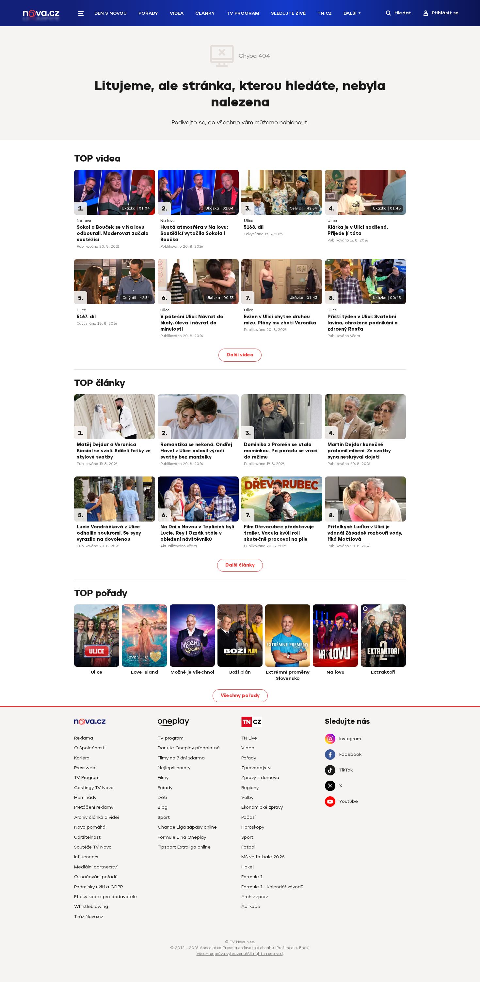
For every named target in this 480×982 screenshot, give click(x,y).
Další (350, 13)
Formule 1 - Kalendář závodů (272, 887)
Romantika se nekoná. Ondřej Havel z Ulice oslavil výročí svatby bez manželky (196, 451)
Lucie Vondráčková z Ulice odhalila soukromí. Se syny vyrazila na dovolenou (109, 533)
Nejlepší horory (174, 768)
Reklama (83, 738)
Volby (247, 797)
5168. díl (254, 227)
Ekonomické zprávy (262, 807)
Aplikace (250, 906)
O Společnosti (89, 748)
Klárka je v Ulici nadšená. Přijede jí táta (358, 230)
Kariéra (81, 758)
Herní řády (85, 797)
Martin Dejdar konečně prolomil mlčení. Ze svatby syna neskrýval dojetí (359, 451)
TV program (171, 738)
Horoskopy (252, 827)
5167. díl (86, 316)
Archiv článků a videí (96, 817)
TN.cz (324, 13)
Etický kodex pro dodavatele (105, 896)
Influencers (86, 857)
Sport (164, 817)
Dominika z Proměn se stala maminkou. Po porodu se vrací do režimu (280, 451)
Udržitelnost (87, 837)
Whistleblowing (91, 906)
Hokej (247, 867)
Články (205, 13)
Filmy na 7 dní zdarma (181, 758)
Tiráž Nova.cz (88, 916)
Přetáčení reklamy (93, 807)
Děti (162, 797)
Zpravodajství (256, 768)
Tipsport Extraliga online (184, 847)
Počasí (248, 817)
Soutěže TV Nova (93, 847)
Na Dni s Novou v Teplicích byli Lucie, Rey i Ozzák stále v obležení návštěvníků (197, 533)
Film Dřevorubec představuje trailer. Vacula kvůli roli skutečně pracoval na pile (279, 533)
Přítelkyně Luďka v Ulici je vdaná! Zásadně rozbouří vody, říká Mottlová (365, 533)
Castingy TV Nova (94, 787)
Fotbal (248, 847)
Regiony (250, 787)
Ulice (248, 221)
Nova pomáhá (89, 827)
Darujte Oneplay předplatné (189, 748)
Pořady (148, 13)
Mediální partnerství (96, 867)
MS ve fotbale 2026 (263, 857)
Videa (177, 13)
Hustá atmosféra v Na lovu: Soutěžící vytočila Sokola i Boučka (194, 233)
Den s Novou (110, 13)
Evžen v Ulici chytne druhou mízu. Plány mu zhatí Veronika (280, 319)
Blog (163, 807)
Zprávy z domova (260, 777)
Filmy (163, 777)
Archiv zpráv (254, 896)
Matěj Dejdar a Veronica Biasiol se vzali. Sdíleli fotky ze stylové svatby (114, 451)
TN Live (249, 738)
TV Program (243, 13)
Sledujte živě (288, 13)
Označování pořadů (96, 877)
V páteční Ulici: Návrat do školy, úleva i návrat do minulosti (191, 323)
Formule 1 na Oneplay (182, 837)
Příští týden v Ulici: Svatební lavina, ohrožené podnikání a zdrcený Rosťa (363, 323)
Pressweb (84, 768)
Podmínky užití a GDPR (98, 887)
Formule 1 (252, 877)
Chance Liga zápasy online (187, 827)
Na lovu (84, 221)
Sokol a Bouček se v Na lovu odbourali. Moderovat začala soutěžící (113, 233)
